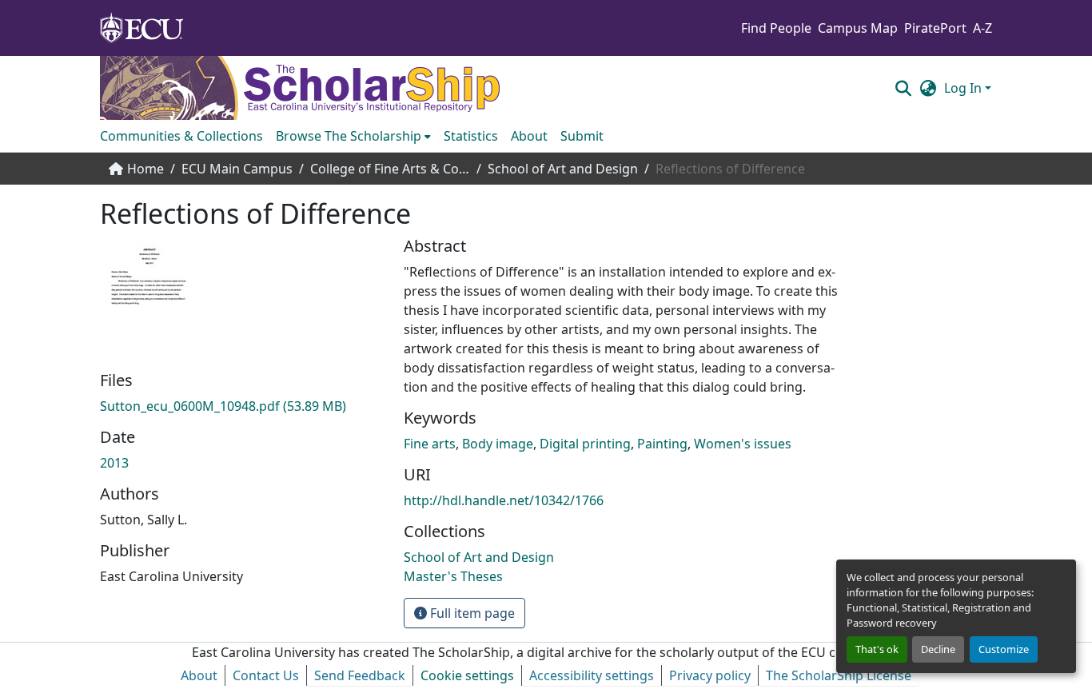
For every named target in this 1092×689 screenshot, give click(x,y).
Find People (776, 28)
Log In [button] (964, 88)
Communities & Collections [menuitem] (181, 136)
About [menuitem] (529, 136)
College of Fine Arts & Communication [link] (390, 168)
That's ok (877, 649)
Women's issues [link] (742, 443)
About (199, 675)
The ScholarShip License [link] (838, 675)
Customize (1003, 649)
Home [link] (145, 168)
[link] (242, 406)
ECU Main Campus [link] (237, 168)
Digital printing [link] (585, 443)
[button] (903, 88)
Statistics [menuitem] (471, 136)
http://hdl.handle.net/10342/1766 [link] (504, 500)
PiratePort (935, 28)
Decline (938, 649)
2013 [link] (114, 463)
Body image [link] (497, 443)
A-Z (982, 28)
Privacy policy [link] (710, 675)
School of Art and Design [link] (563, 168)
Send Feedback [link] (359, 675)
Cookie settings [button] (467, 675)
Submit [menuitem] (582, 136)
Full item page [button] (471, 613)
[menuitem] (353, 136)
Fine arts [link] (430, 443)
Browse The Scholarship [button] (348, 136)
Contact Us (266, 675)
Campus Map (858, 28)
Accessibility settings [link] (591, 675)
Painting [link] (662, 443)
